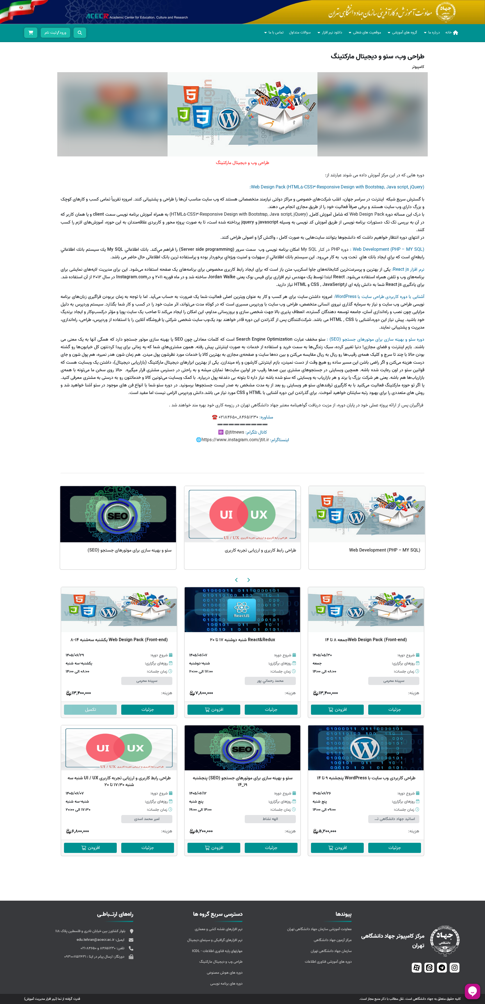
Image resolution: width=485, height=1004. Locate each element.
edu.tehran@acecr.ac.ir (96, 940)
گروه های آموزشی (404, 32)
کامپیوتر (418, 67)
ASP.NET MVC (157, 550)
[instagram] (454, 967)
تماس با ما (276, 32)
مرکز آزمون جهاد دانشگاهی (333, 940)
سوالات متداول (300, 32)
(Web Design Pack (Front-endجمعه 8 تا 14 (366, 640)
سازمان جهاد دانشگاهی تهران (331, 951)
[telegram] (442, 967)
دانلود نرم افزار (332, 32)
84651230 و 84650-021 (98, 948)
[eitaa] (429, 967)
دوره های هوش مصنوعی (224, 973)
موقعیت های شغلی (367, 32)
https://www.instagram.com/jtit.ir (235, 440)
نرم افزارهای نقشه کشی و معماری (218, 929)
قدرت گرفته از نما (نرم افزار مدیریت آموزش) (52, 998)
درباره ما (434, 32)
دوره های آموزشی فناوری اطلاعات (328, 962)
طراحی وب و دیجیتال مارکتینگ (220, 962)
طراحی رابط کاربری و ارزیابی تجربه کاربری (384, 550)
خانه (448, 32)
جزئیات (394, 709)
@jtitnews (234, 432)
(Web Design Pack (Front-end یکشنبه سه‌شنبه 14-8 (119, 640)
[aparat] (416, 967)
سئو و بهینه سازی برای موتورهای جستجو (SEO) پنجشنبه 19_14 (242, 782)
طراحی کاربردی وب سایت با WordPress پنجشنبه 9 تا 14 (366, 778)
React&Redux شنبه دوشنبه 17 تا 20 (242, 640)
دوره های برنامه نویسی (226, 984)
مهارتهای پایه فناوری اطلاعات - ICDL (217, 951)
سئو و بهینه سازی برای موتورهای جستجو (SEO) (254, 550)
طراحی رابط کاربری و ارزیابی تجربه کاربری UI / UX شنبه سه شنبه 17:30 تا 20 (119, 782)
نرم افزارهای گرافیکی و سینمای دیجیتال (214, 940)
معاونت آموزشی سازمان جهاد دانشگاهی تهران (319, 929)
